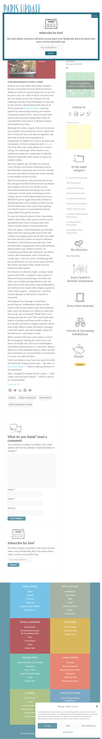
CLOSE (94, 16)
